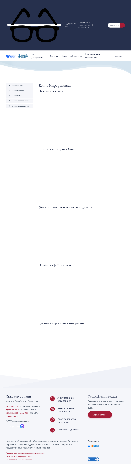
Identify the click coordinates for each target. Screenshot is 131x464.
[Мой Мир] (95, 446)
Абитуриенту (76, 56)
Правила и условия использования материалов (25, 453)
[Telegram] (97, 446)
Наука (64, 56)
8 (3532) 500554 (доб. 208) (17, 413)
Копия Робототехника (19, 101)
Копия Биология (17, 90)
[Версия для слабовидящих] (34, 25)
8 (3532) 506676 (12, 409)
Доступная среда (70, 25)
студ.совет (14, 426)
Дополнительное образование (92, 56)
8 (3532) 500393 (12, 406)
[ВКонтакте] (89, 446)
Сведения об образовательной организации (85, 25)
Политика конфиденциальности (19, 456)
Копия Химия (16, 96)
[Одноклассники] (92, 446)
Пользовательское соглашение (19, 460)
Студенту (54, 56)
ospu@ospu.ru (12, 416)
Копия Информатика (19, 106)
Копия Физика (16, 85)
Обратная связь (99, 414)
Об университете (37, 56)
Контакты (118, 56)
